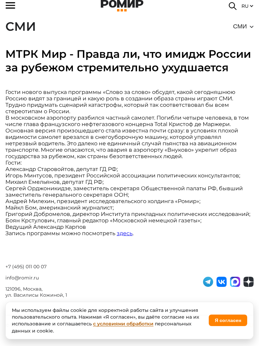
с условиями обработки (123, 324)
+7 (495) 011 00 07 (26, 267)
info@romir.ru (22, 278)
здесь (125, 233)
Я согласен (228, 320)
